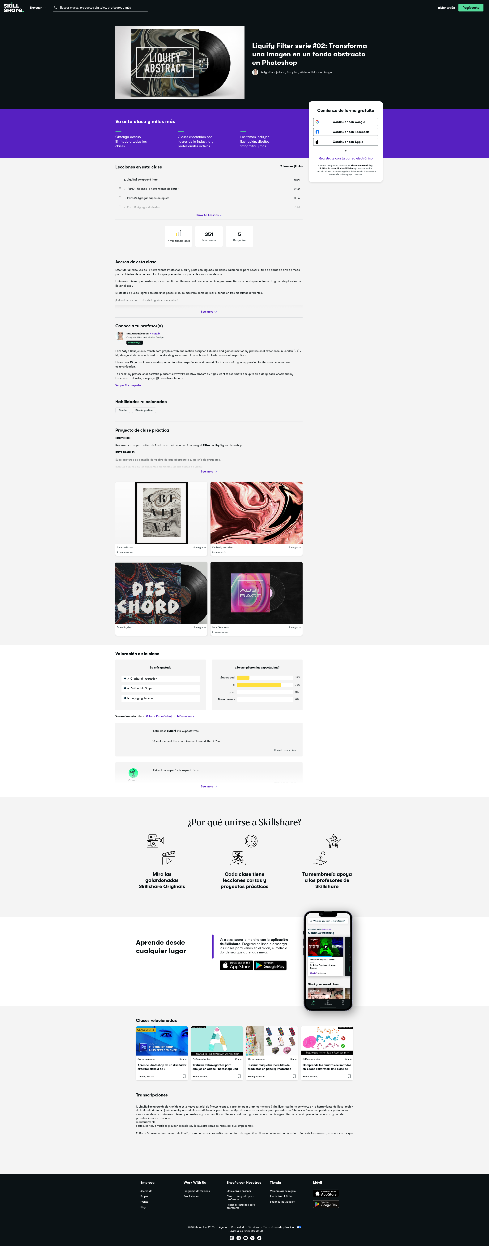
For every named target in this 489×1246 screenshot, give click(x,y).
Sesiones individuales (282, 1201)
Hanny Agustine (256, 1076)
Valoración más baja (159, 716)
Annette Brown (125, 547)
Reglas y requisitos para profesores (241, 1206)
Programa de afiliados (197, 1191)
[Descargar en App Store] (331, 1194)
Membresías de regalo (283, 1191)
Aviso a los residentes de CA (246, 1231)
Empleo (144, 1196)
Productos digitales (281, 1196)
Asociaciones (191, 1196)
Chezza (133, 780)
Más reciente (185, 716)
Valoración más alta (128, 716)
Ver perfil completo (128, 385)
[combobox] (100, 7)
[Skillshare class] (162, 1041)
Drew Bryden (124, 627)
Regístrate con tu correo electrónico (346, 158)
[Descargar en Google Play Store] (331, 1204)
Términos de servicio (361, 165)
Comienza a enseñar (239, 1191)
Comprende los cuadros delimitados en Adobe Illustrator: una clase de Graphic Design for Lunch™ (327, 1068)
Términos (253, 1227)
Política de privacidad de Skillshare (337, 168)
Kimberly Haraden (222, 547)
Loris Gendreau (220, 627)
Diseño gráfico (144, 410)
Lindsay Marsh (146, 1076)
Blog (143, 1207)
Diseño (123, 410)
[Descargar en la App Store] (235, 966)
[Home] (14, 7)
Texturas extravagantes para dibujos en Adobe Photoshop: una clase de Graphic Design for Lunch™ (217, 1068)
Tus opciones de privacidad (279, 1227)
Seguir (156, 333)
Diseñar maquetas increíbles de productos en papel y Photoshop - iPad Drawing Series (270, 1068)
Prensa (144, 1201)
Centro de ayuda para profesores (240, 1198)
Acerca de (146, 1191)
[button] (44, 7)
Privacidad (237, 1227)
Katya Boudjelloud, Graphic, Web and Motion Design (296, 72)
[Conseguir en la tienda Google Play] (271, 966)
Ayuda (223, 1227)
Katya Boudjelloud (143, 333)
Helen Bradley (200, 1076)
